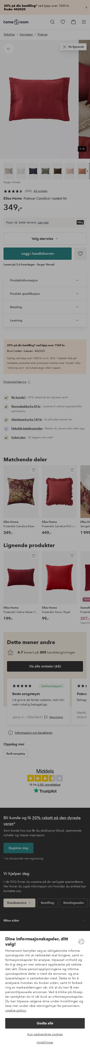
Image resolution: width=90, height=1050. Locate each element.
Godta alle (45, 1023)
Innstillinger (45, 1042)
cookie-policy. (15, 1010)
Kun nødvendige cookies (45, 1034)
